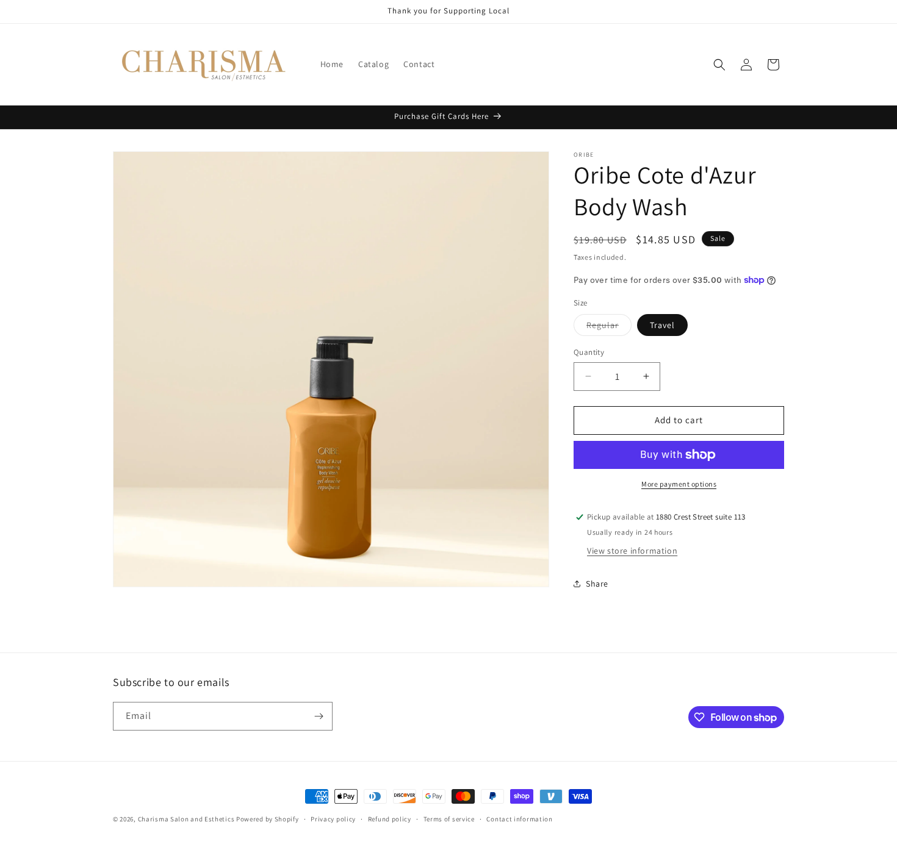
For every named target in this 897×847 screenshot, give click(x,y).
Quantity (589, 352)
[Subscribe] (318, 716)
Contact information (519, 819)
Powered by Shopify (267, 819)
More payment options (678, 483)
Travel (662, 325)
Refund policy (389, 819)
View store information (632, 550)
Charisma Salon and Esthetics (186, 819)
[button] (719, 64)
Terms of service (449, 819)
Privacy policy (333, 819)
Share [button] (597, 583)
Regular (609, 327)
